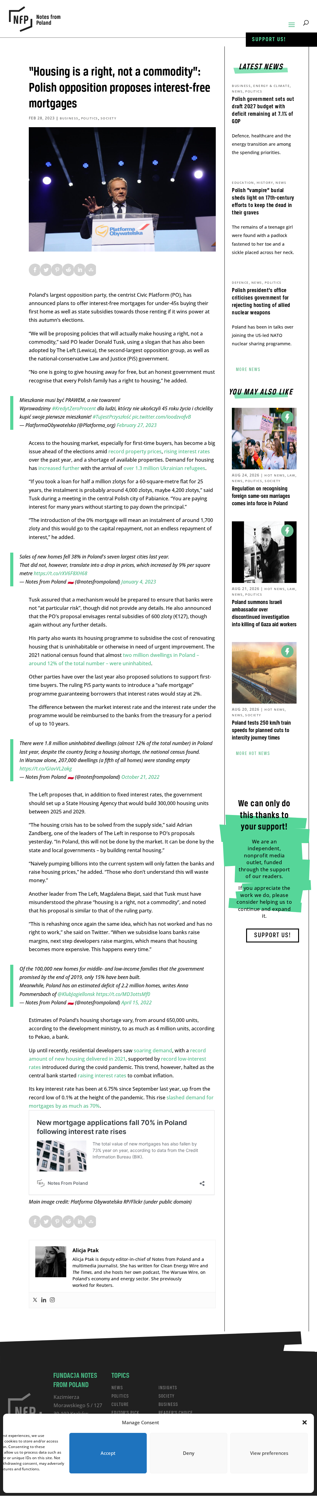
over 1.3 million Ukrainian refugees (163, 468)
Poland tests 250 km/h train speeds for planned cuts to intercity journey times (261, 730)
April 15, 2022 (136, 1002)
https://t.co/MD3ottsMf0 (123, 994)
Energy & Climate (271, 86)
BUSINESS (168, 1404)
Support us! (269, 40)
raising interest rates (101, 1075)
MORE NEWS (248, 369)
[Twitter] (35, 1300)
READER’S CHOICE (175, 1413)
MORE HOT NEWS (253, 753)
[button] (305, 1422)
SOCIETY (166, 1396)
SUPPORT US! (272, 935)
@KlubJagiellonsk (76, 994)
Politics (89, 118)
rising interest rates (187, 451)
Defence (240, 282)
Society (109, 118)
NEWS (117, 1387)
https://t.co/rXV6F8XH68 (60, 573)
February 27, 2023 (137, 425)
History (265, 182)
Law (291, 475)
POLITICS (120, 1396)
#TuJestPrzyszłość (112, 416)
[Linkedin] (43, 1300)
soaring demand (153, 1050)
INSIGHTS (167, 1387)
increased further (59, 468)
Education (243, 182)
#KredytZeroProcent (74, 408)
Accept (108, 1453)
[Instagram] (52, 1300)
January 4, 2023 (138, 581)
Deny (188, 1453)
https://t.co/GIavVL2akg (46, 768)
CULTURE (120, 1404)
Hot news (274, 475)
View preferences (269, 1453)
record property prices (135, 451)
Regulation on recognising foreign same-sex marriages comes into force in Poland (261, 496)
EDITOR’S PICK (125, 1413)
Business (69, 118)
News (237, 91)
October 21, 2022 (140, 777)
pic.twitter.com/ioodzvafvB (161, 416)
